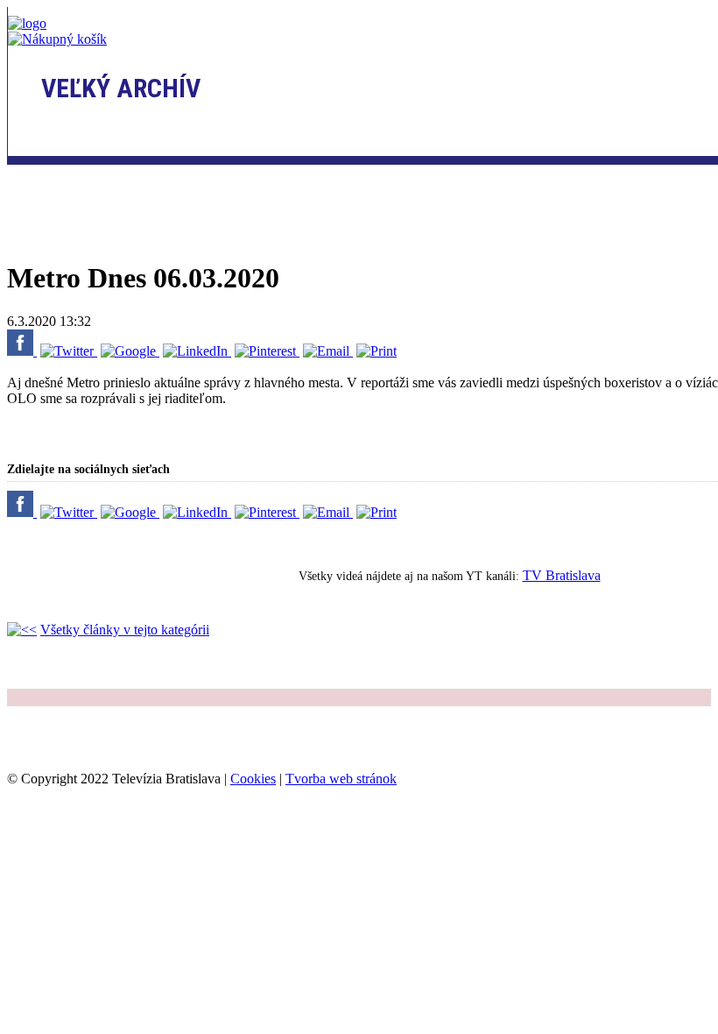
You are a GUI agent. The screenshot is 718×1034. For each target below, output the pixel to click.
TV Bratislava (562, 575)
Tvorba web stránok (341, 778)
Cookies (253, 778)
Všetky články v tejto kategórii (124, 629)
